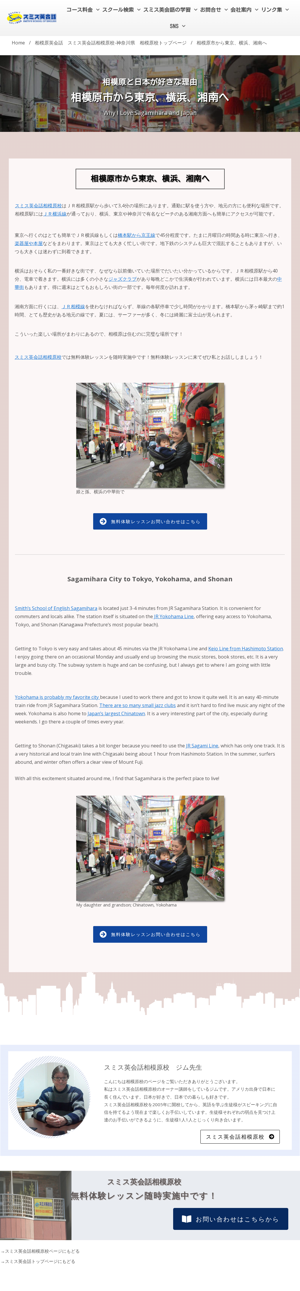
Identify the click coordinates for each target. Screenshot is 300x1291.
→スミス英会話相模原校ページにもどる (40, 1251)
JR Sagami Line (202, 745)
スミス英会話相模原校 (38, 205)
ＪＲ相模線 (73, 306)
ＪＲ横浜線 (55, 214)
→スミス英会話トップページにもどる (38, 1261)
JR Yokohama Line (173, 616)
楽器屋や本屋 (29, 243)
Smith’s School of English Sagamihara (56, 608)
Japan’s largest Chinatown (116, 713)
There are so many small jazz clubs (137, 705)
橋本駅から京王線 (136, 235)
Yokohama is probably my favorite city (57, 697)
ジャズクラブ (122, 279)
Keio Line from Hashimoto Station (245, 648)
